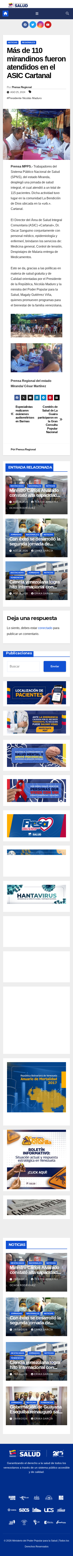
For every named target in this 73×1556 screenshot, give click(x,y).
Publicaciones (19, 653)
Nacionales (34, 486)
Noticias (12, 42)
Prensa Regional (22, 87)
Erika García (43, 550)
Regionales (28, 42)
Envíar (55, 666)
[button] (67, 13)
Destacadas (17, 486)
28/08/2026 (20, 1279)
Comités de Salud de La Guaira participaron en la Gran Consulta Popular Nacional (47, 419)
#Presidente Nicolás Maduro (24, 98)
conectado (45, 628)
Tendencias (17, 577)
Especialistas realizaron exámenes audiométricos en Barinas (25, 414)
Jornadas (16, 535)
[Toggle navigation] (37, 13)
